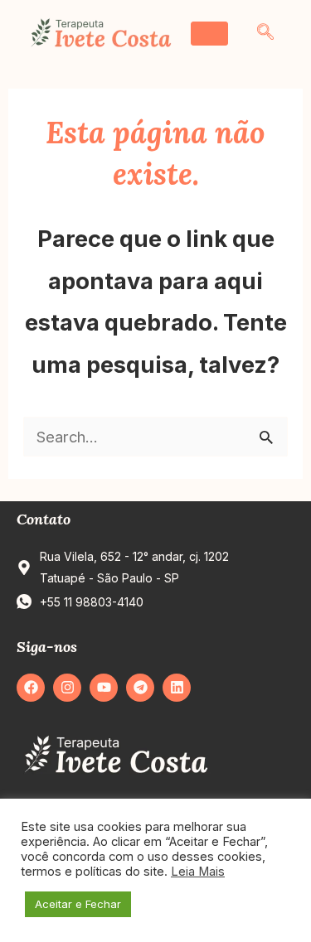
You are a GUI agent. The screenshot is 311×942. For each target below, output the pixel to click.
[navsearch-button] (265, 33)
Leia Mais (198, 871)
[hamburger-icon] (209, 34)
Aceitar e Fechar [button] (78, 904)
